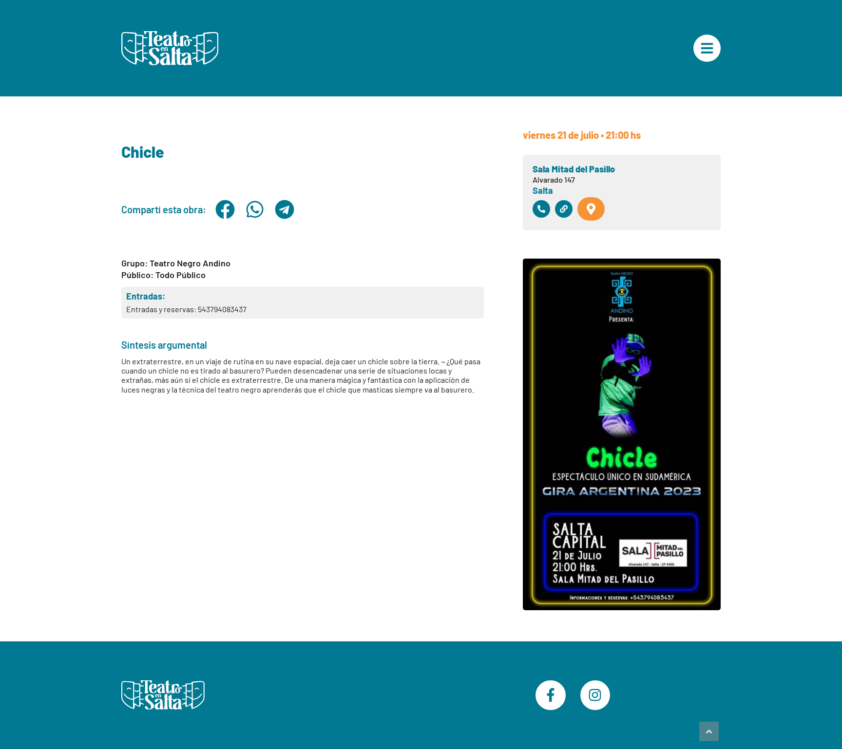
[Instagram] (595, 695)
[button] (225, 209)
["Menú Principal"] (707, 48)
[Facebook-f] (551, 695)
